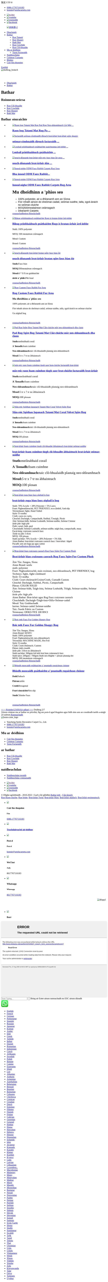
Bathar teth (55, 795)
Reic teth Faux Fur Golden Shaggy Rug (35, 625)
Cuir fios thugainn (15, 62)
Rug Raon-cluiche (9, 797)
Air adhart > (25, 709)
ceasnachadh (18, 213)
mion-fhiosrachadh (32, 213)
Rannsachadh (17, 715)
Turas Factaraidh (19, 52)
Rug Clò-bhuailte (20, 47)
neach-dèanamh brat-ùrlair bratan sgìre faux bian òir (43, 258)
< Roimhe (8, 709)
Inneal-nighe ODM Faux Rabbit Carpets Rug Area (41, 184)
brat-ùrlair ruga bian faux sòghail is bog (35, 500)
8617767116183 (14, 895)
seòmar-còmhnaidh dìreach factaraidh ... (35, 141)
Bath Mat (16, 42)
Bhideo (10, 60)
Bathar (10, 35)
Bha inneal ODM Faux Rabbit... (31, 173)
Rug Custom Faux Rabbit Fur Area (33, 293)
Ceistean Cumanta (15, 57)
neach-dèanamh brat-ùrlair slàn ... (32, 163)
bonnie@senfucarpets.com (18, 10)
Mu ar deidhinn (13, 50)
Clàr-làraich (67, 795)
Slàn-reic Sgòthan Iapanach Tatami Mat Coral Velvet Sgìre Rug (49, 412)
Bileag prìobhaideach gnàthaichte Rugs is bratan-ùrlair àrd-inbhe (50, 223)
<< (2, 709)
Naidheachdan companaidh (19, 778)
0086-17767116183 (15, 7)
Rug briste (23, 797)
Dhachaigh (11, 32)
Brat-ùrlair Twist (36, 797)
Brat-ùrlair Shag (51, 797)
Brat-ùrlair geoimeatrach (88, 797)
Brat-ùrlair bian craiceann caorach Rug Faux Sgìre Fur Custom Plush (53, 556)
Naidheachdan (13, 55)
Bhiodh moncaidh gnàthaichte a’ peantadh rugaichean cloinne (48, 670)
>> (32, 709)
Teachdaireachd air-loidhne (20, 829)
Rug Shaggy (17, 40)
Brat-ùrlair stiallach (68, 797)
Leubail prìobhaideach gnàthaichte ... (34, 152)
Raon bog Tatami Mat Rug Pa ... (31, 130)
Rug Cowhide (18, 45)
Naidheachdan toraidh (16, 775)
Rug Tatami (17, 37)
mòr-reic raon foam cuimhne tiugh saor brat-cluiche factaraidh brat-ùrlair (55, 370)
